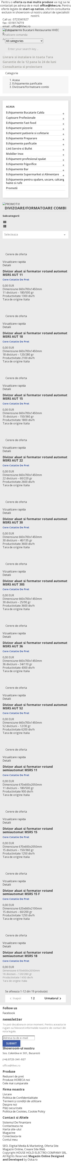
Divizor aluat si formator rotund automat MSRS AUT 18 (35, 335)
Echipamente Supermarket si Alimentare (32, 174)
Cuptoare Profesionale (21, 118)
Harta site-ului (12, 1129)
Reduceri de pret (13, 1076)
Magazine (9, 1133)
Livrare (7, 1094)
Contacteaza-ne (13, 1126)
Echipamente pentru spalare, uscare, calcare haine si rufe (35, 181)
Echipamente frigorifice (21, 164)
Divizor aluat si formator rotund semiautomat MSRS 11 (28, 768)
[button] (35, 33)
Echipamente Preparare (21, 138)
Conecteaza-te (12, 1136)
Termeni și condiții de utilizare (22, 1101)
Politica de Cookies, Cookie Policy (24, 1111)
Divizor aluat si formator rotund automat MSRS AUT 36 (35, 644)
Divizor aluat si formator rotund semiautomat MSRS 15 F (28, 892)
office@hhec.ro (50, 5)
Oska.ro (33, 1159)
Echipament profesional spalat (26, 159)
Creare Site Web (34, 1149)
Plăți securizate (12, 1108)
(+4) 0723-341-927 (14, 1059)
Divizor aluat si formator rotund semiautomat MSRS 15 (28, 830)
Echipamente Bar (17, 169)
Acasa (10, 106)
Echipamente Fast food (21, 123)
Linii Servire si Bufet (19, 148)
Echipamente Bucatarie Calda (25, 112)
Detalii (7, 265)
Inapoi (15, 999)
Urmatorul (53, 999)
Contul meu (10, 1139)
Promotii (11, 188)
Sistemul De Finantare (17, 1122)
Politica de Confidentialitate (20, 1098)
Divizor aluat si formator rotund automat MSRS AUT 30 (35, 520)
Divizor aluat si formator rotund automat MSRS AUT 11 (35, 273)
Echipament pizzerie (19, 128)
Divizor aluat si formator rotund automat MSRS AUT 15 (35, 397)
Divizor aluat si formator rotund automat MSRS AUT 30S (35, 582)
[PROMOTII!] (11, 204)
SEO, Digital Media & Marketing (23, 1146)
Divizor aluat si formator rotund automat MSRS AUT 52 (35, 706)
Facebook (9, 1013)
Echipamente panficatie (21, 143)
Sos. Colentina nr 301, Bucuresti (21, 1053)
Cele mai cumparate (15, 1083)
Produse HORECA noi (16, 1080)
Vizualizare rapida (14, 262)
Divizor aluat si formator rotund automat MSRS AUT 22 (35, 459)
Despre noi (10, 1104)
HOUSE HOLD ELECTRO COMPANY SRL (41, 1153)
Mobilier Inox (14, 154)
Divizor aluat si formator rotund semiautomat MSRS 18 (28, 954)
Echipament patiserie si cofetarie (27, 133)
